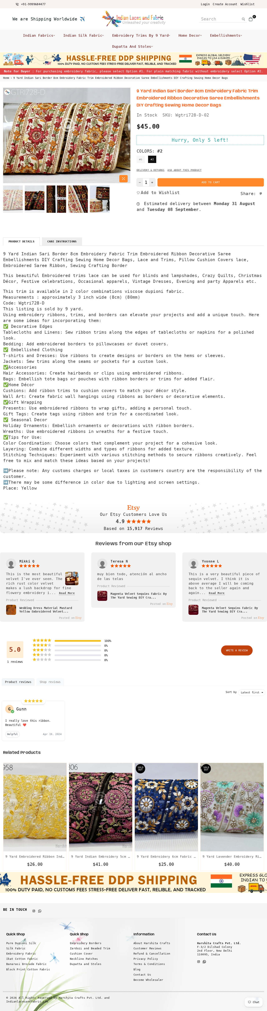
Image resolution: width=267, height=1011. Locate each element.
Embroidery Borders (85, 943)
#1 (140, 159)
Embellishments (225, 35)
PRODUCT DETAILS (21, 241)
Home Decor (189, 35)
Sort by (231, 692)
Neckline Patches (84, 958)
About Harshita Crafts (152, 943)
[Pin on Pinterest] (261, 194)
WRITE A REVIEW (237, 650)
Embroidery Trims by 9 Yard (140, 35)
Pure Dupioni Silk (21, 943)
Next (126, 136)
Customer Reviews (147, 948)
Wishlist (247, 4)
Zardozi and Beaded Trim (90, 948)
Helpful (12, 734)
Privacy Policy (146, 958)
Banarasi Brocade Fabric (26, 964)
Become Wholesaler (148, 979)
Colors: (149, 151)
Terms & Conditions (149, 964)
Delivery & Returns (150, 170)
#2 (152, 159)
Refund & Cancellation (152, 953)
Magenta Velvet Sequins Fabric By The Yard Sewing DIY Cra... (139, 595)
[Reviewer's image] (71, 583)
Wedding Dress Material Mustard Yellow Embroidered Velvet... (45, 609)
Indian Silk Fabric (82, 35)
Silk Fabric (15, 948)
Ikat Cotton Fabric (22, 958)
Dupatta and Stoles (131, 46)
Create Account (225, 4)
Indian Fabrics (38, 35)
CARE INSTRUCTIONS (62, 241)
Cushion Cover (81, 953)
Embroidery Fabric (21, 953)
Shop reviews (50, 682)
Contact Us (142, 974)
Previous (6, 136)
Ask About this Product (185, 170)
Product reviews (18, 682)
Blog (137, 969)
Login (205, 4)
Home (6, 77)
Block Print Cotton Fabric (28, 969)
